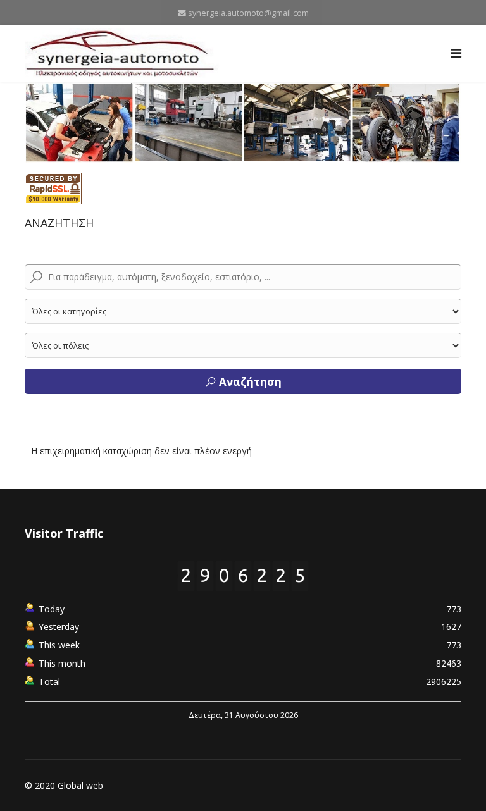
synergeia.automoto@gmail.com (248, 13)
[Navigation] (456, 53)
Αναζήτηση (249, 382)
